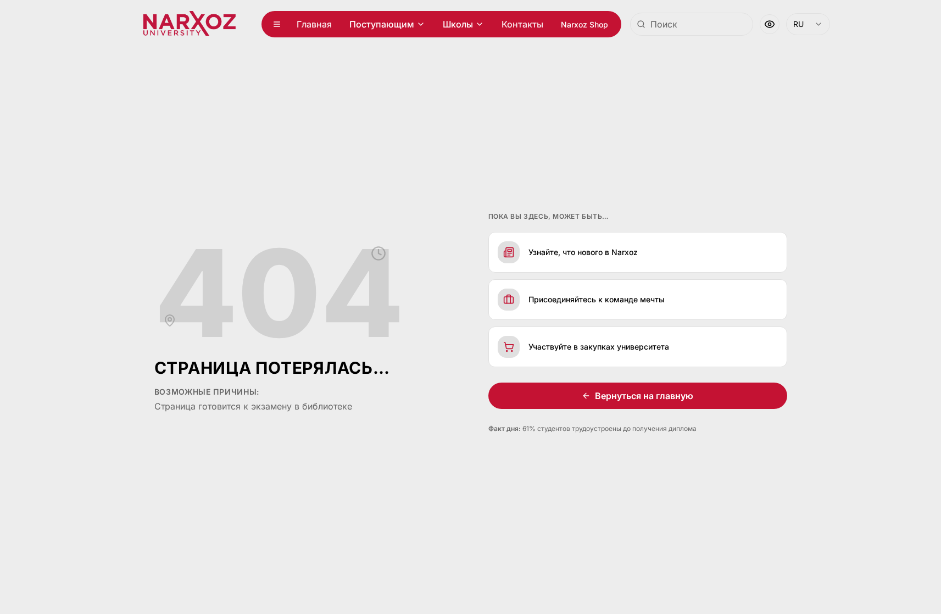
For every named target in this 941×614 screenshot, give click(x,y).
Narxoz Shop (584, 24)
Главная (314, 24)
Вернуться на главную (644, 395)
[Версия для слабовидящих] (769, 24)
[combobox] (691, 24)
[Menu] (277, 24)
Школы (458, 24)
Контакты (522, 24)
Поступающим (381, 24)
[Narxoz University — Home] (189, 24)
